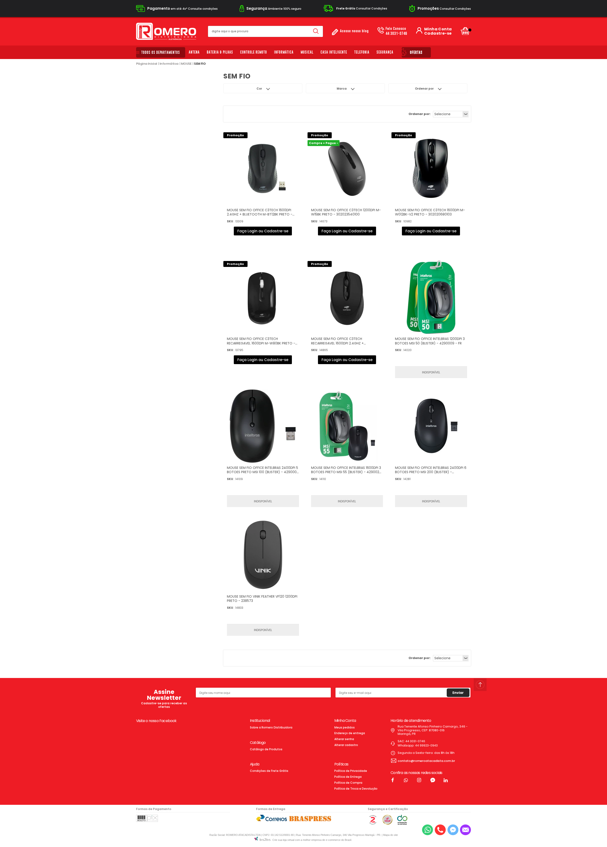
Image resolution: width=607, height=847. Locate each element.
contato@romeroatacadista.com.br (426, 761)
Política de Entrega (348, 777)
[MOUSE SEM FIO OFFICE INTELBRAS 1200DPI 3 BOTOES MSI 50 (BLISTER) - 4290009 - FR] (431, 297)
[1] (431, 426)
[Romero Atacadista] (166, 31)
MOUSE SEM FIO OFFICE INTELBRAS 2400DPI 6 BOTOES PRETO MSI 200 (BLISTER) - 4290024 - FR (430, 472)
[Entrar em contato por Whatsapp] (427, 829)
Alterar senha (344, 739)
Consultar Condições (361, 8)
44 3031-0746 (396, 31)
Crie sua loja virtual (283, 839)
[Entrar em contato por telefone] (440, 829)
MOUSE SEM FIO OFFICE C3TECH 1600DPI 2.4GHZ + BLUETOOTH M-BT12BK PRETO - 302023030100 (259, 214)
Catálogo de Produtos (266, 749)
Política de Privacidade (350, 771)
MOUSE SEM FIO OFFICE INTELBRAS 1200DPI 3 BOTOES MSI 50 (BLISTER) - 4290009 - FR (430, 340)
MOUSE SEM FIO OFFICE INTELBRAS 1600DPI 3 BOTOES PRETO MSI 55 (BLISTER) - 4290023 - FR (346, 472)
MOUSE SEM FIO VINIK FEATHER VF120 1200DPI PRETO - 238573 (262, 598)
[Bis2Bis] (373, 824)
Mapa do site (390, 834)
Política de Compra (348, 783)
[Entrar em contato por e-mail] (465, 829)
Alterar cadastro (346, 745)
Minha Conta (438, 29)
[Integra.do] (402, 824)
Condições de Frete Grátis (269, 771)
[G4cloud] (387, 824)
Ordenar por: (420, 114)
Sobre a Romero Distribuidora (271, 727)
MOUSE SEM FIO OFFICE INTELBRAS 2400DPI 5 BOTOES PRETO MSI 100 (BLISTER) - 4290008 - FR (263, 472)
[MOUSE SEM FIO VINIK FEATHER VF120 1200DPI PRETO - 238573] (263, 555)
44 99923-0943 (426, 745)
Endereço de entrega (349, 733)
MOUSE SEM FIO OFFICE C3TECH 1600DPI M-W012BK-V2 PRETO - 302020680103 (430, 212)
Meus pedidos (344, 727)
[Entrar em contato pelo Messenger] (452, 829)
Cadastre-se (437, 33)
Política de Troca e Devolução (355, 789)
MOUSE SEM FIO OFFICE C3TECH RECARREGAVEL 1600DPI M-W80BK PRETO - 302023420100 (261, 343)
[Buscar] (315, 31)
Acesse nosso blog (354, 31)
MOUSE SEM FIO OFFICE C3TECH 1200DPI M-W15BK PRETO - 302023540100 (346, 212)
